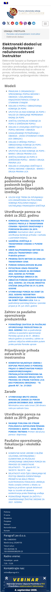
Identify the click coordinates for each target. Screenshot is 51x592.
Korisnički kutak (10, 527)
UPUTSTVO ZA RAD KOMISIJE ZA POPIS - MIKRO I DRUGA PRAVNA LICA (27, 152)
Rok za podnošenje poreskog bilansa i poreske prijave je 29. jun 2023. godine (27, 298)
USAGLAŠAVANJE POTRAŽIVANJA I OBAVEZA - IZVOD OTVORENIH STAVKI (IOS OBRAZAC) (26, 136)
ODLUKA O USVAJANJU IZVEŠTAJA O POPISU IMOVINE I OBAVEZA (25, 128)
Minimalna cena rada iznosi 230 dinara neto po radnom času (27, 402)
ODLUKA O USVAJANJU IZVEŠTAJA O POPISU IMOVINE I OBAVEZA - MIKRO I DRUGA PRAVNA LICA (26, 169)
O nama (7, 515)
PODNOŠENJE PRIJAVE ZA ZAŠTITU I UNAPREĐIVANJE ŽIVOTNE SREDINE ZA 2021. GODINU (26, 499)
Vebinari (7, 524)
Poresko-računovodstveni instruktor (23, 34)
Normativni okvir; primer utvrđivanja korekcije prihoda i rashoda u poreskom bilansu (27, 229)
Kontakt (7, 530)
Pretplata (7, 521)
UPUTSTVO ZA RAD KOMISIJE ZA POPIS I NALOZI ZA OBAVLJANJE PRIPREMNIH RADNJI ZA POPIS (26, 115)
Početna (7, 512)
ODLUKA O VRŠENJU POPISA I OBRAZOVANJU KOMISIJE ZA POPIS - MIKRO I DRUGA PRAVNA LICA (25, 145)
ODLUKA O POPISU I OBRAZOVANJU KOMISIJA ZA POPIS (25, 107)
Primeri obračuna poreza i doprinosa (26, 429)
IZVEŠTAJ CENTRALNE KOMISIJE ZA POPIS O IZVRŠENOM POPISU (24, 122)
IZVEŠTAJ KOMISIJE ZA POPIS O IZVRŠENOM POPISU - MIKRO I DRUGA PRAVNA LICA (26, 160)
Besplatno (8, 518)
